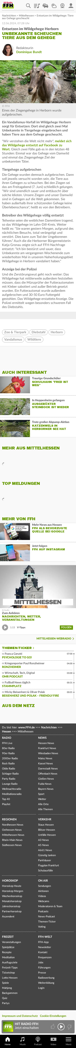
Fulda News (44, 784)
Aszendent (8, 916)
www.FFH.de (26, 727)
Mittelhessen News (13, 835)
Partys (6, 1003)
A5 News (43, 845)
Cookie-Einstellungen (53, 1016)
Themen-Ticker (17, 648)
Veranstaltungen (11, 942)
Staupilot (45, 4)
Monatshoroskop (11, 901)
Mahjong (7, 988)
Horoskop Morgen (12, 891)
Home (8, 1044)
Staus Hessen (46, 825)
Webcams (43, 901)
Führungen (44, 967)
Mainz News (45, 758)
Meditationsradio (11, 794)
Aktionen (43, 891)
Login (41, 988)
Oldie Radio (8, 768)
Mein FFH (71, 4)
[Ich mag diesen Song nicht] (69, 1026)
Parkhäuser (44, 860)
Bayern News (46, 789)
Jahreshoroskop (11, 906)
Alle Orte (43, 804)
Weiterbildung (46, 983)
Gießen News (46, 779)
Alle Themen (45, 809)
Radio (6, 738)
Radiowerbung (46, 978)
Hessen (6, 731)
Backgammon (9, 993)
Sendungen (44, 886)
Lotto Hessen (9, 978)
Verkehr (44, 819)
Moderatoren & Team (50, 906)
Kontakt (42, 952)
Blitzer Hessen (46, 830)
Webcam (62, 4)
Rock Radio (8, 763)
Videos (42, 896)
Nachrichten (9, 15)
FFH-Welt (45, 936)
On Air (43, 880)
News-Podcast (46, 916)
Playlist (37, 4)
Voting (42, 927)
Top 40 (6, 799)
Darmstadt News (48, 768)
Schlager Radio (10, 774)
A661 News (45, 850)
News (42, 738)
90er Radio (8, 753)
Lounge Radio (9, 784)
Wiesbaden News (48, 753)
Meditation (8, 957)
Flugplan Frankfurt (48, 865)
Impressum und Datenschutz (20, 1016)
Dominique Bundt (29, 52)
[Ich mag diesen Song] (53, 1026)
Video (53, 1044)
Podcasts (43, 911)
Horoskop (10, 880)
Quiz (4, 998)
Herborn (57, 332)
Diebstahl (38, 332)
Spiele (5, 983)
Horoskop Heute (11, 886)
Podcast (38, 1044)
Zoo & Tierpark (15, 332)
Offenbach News (47, 774)
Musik (23, 1044)
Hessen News (46, 743)
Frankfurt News (47, 748)
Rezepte (7, 952)
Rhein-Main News (12, 840)
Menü (68, 1044)
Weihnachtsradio (11, 789)
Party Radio (8, 779)
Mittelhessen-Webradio (53, 638)
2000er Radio (10, 758)
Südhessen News (12, 845)
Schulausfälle (45, 870)
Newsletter (44, 947)
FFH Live (7, 743)
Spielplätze (8, 947)
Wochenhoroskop (12, 896)
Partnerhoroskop (11, 911)
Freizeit (8, 936)
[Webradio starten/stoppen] (61, 1026)
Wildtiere (34, 339)
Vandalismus (13, 339)
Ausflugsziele (9, 962)
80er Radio (8, 748)
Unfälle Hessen (47, 835)
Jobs (40, 962)
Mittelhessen (26, 15)
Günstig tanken (47, 855)
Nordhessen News (12, 825)
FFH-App (43, 942)
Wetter (54, 4)
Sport (41, 794)
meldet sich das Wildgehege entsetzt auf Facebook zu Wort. (37, 145)
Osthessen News (12, 830)
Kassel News (45, 763)
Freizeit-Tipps (10, 967)
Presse (42, 973)
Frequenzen (44, 957)
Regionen (9, 819)
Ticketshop (8, 973)
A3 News (43, 840)
